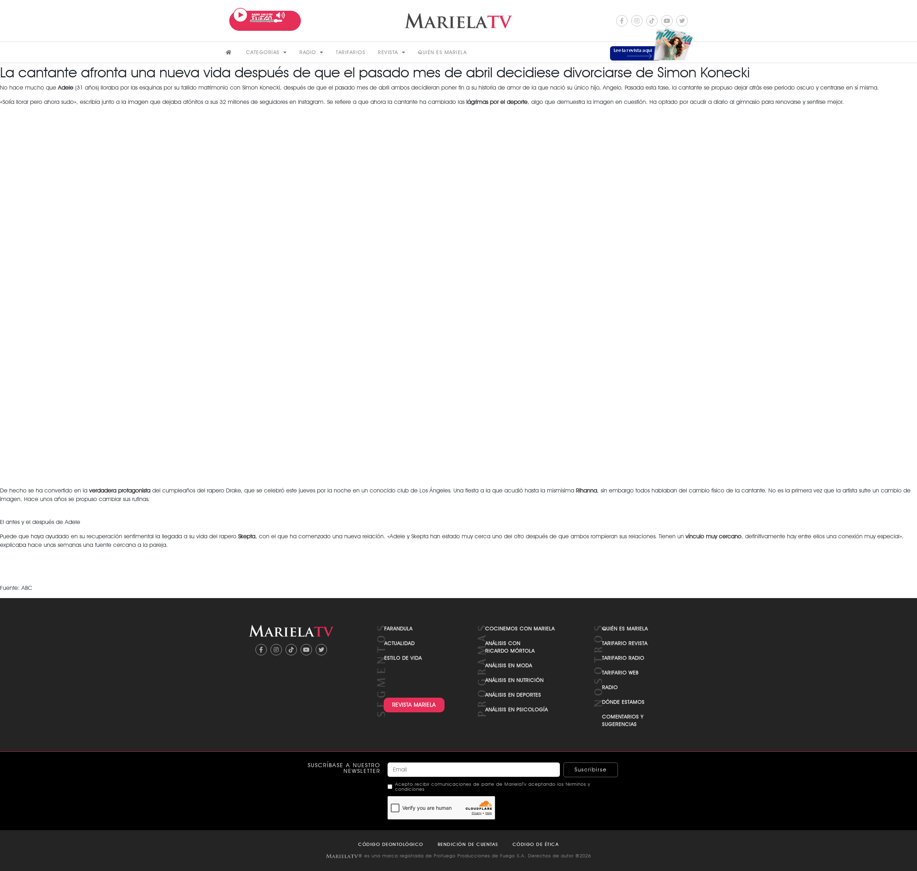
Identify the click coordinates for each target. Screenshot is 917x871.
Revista (388, 52)
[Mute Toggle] (280, 15)
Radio (307, 52)
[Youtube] (667, 21)
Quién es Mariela (442, 52)
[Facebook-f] (622, 21)
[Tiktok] (652, 21)
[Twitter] (682, 21)
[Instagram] (637, 21)
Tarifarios (350, 52)
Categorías (263, 52)
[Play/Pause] (240, 15)
